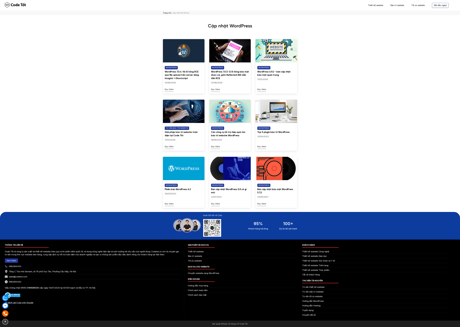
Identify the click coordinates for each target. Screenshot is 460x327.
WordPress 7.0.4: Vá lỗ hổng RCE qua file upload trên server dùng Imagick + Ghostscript (182, 75)
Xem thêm (11, 260)
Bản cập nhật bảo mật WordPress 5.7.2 (275, 191)
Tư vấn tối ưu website (312, 296)
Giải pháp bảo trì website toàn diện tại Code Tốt (181, 134)
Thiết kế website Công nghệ (315, 251)
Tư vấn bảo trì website (177, 128)
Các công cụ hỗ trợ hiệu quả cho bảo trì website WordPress (228, 134)
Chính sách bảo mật (197, 295)
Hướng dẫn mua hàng (198, 285)
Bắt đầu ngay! (440, 5)
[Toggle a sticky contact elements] (5, 322)
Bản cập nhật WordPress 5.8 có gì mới (229, 191)
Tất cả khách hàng (311, 274)
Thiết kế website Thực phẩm (315, 270)
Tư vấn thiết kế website (313, 287)
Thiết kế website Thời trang (315, 265)
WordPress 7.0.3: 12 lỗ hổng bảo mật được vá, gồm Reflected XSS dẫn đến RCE (230, 75)
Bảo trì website (397, 5)
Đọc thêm (169, 89)
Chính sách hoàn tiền (198, 290)
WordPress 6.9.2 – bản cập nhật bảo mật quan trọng (273, 73)
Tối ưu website (418, 5)
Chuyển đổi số (309, 315)
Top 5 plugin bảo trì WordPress (273, 132)
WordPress (171, 68)
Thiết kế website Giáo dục (314, 256)
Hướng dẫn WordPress (313, 301)
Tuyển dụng (307, 310)
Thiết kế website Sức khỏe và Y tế (318, 261)
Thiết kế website (375, 5)
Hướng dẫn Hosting (311, 305)
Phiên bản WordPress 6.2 (178, 189)
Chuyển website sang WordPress (203, 273)
